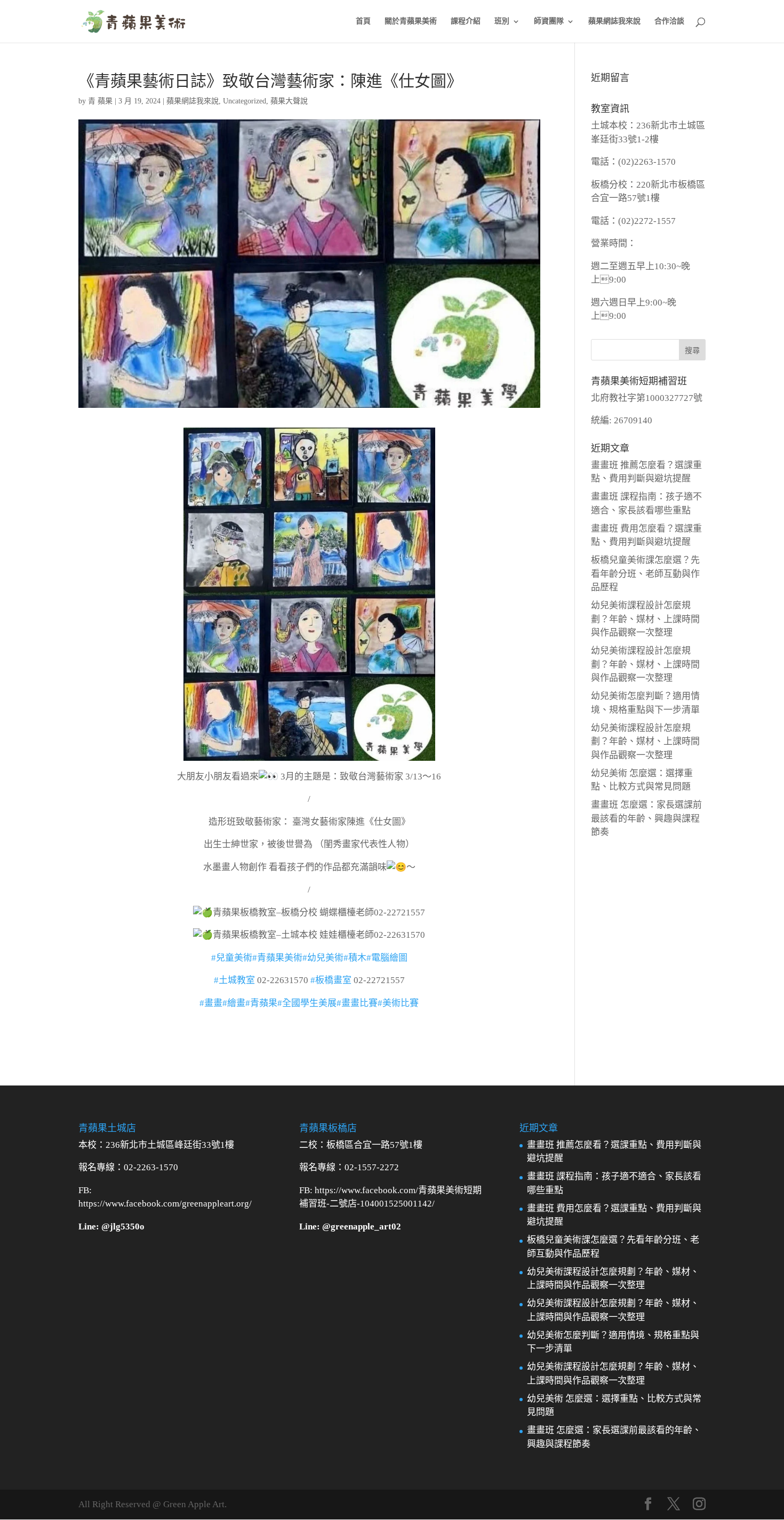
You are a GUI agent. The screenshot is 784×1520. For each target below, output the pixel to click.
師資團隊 (549, 21)
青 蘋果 (100, 101)
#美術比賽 (398, 1003)
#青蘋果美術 (277, 958)
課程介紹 (466, 21)
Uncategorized (244, 101)
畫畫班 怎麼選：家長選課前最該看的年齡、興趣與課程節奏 (646, 818)
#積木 (354, 958)
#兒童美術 (231, 958)
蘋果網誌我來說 (614, 21)
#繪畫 (233, 1003)
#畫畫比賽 (357, 1003)
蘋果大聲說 (289, 101)
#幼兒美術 (322, 958)
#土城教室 (234, 980)
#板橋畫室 (330, 980)
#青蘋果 (261, 1003)
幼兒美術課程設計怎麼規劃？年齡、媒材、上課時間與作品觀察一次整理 (645, 619)
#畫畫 (210, 1003)
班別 (501, 21)
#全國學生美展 (307, 1003)
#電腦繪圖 (386, 958)
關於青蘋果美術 (411, 21)
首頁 (363, 21)
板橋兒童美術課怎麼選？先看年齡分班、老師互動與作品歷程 (645, 573)
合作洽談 (669, 21)
